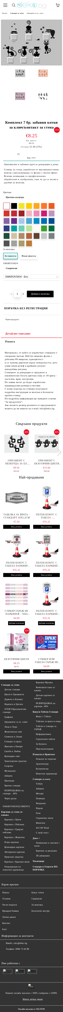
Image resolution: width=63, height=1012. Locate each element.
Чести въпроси (9, 905)
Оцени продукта (12, 319)
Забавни (8, 776)
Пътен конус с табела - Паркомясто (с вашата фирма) (46, 516)
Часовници (38, 861)
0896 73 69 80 (22, 949)
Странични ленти (44, 818)
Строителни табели (45, 739)
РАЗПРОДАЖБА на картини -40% (44, 705)
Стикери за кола (41, 779)
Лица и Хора (10, 727)
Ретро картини (11, 842)
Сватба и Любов (12, 751)
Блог (4, 929)
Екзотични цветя (16, 659)
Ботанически (42, 769)
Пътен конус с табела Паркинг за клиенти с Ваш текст (16, 564)
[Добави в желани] (57, 286)
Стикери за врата (13, 741)
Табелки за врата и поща (48, 721)
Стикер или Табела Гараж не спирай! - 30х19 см (46, 661)
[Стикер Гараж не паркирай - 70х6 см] (16, 594)
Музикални (10, 771)
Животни (40, 823)
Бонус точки (37, 892)
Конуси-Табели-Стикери (45, 712)
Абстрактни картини (14, 852)
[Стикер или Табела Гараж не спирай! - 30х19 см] (46, 642)
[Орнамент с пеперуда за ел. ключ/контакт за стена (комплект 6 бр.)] (16, 443)
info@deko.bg (20, 943)
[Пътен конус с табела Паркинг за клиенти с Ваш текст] (16, 546)
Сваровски (11, 268)
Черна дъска (10, 798)
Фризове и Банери (13, 746)
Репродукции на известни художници (13, 868)
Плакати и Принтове (44, 754)
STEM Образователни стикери (14, 710)
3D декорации (43, 856)
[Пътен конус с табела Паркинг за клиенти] (46, 546)
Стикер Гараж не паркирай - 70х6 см (16, 613)
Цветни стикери (12, 785)
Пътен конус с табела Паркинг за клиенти (46, 564)
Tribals (39, 784)
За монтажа (37, 905)
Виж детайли (16, 527)
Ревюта (10, 341)
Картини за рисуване (46, 851)
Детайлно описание (18, 333)
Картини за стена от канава (12, 813)
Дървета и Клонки (13, 699)
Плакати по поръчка (46, 759)
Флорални (41, 803)
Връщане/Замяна (10, 911)
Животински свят (13, 732)
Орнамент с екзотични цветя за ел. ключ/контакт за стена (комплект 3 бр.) (47, 462)
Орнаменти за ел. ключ (35, 13)
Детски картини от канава (44, 697)
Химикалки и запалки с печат (47, 844)
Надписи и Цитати (13, 704)
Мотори (40, 793)
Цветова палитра (15, 197)
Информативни (43, 734)
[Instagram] (12, 955)
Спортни (8, 766)
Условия (6, 899)
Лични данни (9, 917)
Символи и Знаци (13, 737)
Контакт (6, 923)
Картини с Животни (14, 837)
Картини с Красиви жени (17, 862)
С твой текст (42, 833)
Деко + (36, 838)
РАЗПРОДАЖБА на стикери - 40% (13, 792)
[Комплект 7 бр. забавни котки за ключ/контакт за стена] (31, 65)
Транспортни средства (15, 761)
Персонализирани (45, 749)
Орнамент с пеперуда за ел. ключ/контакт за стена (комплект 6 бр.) (16, 462)
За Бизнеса (41, 744)
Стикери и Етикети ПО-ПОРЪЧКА (45, 868)
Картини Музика (44, 682)
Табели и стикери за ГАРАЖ (45, 727)
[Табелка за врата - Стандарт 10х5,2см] (16, 498)
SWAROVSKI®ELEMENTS (16, 806)
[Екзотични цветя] (16, 642)
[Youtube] (19, 955)
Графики (8, 717)
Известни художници (46, 774)
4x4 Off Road (42, 828)
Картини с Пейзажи (14, 824)
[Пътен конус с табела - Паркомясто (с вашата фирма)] (46, 498)
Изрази (39, 808)
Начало (4, 13)
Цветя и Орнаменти (14, 694)
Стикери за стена (17, 13)
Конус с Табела (43, 716)
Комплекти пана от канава (44, 689)
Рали (38, 813)
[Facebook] (5, 955)
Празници (9, 781)
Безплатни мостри (40, 911)
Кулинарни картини (14, 847)
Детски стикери (12, 689)
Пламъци (40, 798)
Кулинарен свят (12, 756)
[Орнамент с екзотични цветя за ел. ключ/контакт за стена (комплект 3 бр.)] (47, 443)
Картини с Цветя (12, 819)
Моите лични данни (33, 999)
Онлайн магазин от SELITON (31, 1009)
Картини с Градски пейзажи (13, 831)
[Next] (57, 452)
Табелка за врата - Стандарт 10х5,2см (16, 516)
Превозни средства (13, 857)
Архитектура (42, 764)
